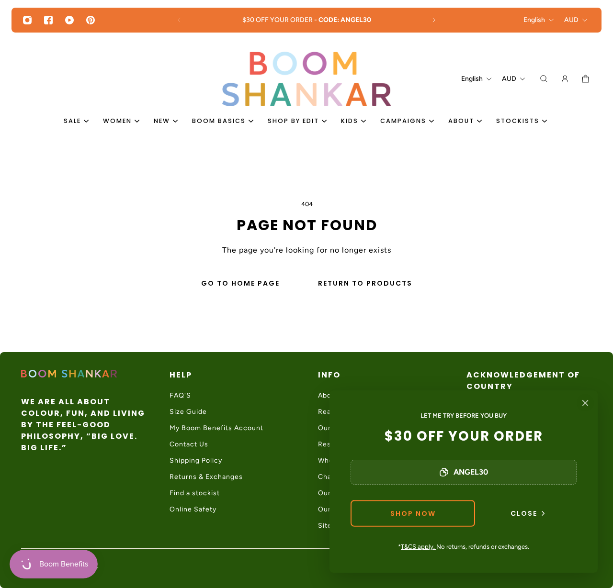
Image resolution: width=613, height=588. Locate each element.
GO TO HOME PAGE (240, 283)
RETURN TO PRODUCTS (365, 283)
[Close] (585, 402)
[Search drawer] (544, 78)
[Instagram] (27, 20)
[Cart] (585, 78)
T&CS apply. (418, 546)
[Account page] (565, 78)
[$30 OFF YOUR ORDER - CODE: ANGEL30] (306, 20)
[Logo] (306, 79)
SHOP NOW (413, 513)
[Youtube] (69, 20)
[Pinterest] (90, 20)
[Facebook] (48, 20)
